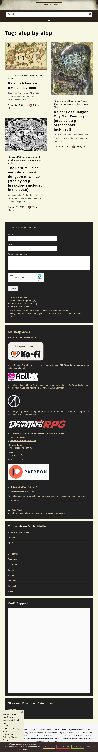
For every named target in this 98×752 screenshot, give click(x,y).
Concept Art (66, 104)
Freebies (12, 709)
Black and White (16, 157)
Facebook (12, 559)
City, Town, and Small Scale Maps (70, 101)
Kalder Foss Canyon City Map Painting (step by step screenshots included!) (71, 120)
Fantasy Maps (22, 75)
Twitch (11, 570)
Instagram (12, 564)
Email (11, 244)
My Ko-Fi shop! (15, 365)
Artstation (12, 537)
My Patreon (22, 491)
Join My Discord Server (18, 532)
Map (41, 75)
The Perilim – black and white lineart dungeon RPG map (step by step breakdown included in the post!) (25, 179)
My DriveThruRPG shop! (19, 433)
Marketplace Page (70, 738)
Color (11, 75)
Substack (12, 586)
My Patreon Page (24, 487)
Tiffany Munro (82, 146)
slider (11, 78)
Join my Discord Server (18, 306)
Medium (11, 591)
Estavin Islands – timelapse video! (22, 85)
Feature (34, 75)
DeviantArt (12, 554)
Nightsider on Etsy (16, 455)
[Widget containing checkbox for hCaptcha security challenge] (26, 277)
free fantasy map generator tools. (49, 741)
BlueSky (12, 543)
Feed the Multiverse (49, 5)
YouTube (12, 580)
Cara (10, 548)
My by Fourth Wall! (21, 448)
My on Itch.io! (22, 440)
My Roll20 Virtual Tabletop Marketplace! (26, 385)
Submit (13, 288)
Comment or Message (18, 254)
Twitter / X (12, 575)
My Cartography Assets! (18, 411)
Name (11, 234)
